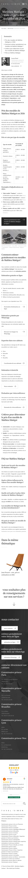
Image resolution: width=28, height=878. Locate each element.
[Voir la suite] (14, 604)
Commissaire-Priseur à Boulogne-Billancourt (13, 829)
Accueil (3, 28)
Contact (3, 868)
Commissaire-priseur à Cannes (9, 832)
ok (24, 803)
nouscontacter (23, 585)
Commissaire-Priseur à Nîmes (9, 848)
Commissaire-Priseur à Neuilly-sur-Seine (12, 845)
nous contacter (15, 66)
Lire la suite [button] (5, 790)
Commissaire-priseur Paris (11, 673)
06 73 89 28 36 (8, 733)
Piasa (23, 195)
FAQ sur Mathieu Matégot (12, 53)
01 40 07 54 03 (8, 683)
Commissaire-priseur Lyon (11, 721)
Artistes (10, 28)
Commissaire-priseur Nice (13, 738)
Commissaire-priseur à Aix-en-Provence (12, 824)
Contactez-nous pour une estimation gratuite (13, 531)
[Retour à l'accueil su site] (12, 810)
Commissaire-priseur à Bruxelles (10, 831)
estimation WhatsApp (14, 585)
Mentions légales (19, 866)
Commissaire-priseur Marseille (11, 689)
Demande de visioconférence (12, 407)
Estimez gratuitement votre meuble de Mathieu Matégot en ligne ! (12, 221)
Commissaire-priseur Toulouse (9, 862)
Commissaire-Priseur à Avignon (9, 827)
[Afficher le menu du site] (23, 4)
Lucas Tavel (14, 58)
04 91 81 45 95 (8, 699)
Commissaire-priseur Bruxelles (11, 705)
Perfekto (17, 868)
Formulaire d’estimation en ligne (12, 308)
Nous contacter (8, 386)
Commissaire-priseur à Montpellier (10, 839)
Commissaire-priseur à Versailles (10, 855)
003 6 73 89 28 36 (9, 715)
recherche (26, 4)
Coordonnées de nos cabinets (12, 363)
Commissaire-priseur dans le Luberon (11, 860)
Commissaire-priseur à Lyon (8, 834)
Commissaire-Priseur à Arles (9, 826)
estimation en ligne (4, 585)
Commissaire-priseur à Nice (8, 846)
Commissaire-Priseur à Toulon (9, 853)
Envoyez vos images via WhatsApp (11, 333)
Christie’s (8, 206)
